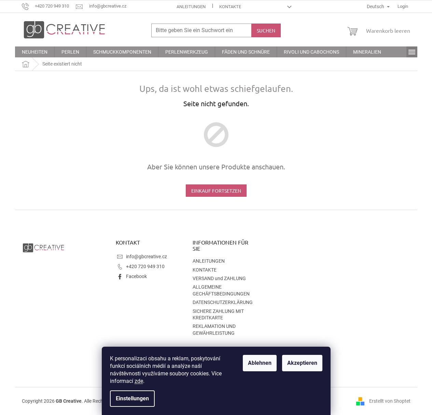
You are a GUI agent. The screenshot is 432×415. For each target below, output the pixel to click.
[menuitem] (34, 51)
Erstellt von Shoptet (389, 400)
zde (139, 381)
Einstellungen (132, 398)
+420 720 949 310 (145, 266)
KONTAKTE (230, 6)
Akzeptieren (302, 363)
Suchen (266, 30)
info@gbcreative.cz (146, 256)
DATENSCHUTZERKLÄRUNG (223, 302)
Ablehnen (259, 363)
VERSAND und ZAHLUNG (219, 278)
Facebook (136, 276)
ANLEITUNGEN (191, 6)
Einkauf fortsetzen (216, 191)
